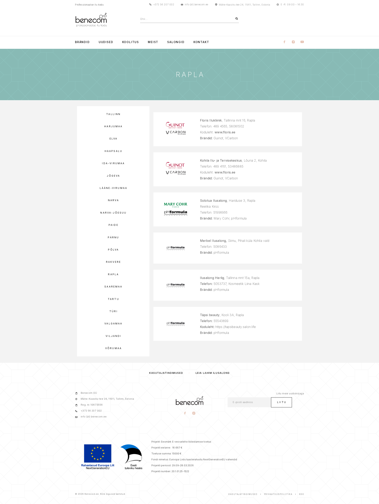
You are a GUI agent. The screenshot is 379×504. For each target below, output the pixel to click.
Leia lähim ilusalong (213, 372)
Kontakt (201, 42)
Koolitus (130, 42)
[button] (113, 114)
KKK (301, 494)
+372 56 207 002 (163, 4)
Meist (153, 42)
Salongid (176, 42)
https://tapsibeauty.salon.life (235, 327)
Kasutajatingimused (166, 372)
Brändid (82, 42)
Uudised (106, 42)
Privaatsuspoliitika (278, 494)
